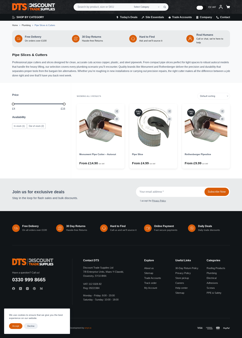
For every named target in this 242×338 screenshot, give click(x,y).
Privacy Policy (159, 201)
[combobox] (103, 7)
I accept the (153, 201)
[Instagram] (27, 288)
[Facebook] (13, 288)
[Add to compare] (116, 111)
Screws (211, 287)
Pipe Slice (137, 154)
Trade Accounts (182, 17)
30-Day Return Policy (186, 268)
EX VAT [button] (212, 7)
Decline (30, 326)
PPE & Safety (214, 292)
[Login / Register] (221, 7)
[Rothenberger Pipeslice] (206, 127)
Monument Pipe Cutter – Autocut (97, 154)
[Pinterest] (34, 288)
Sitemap (148, 273)
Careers (179, 283)
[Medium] (41, 288)
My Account (150, 287)
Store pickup (182, 278)
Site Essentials (155, 17)
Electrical (211, 278)
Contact (225, 17)
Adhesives (212, 283)
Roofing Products (216, 268)
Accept (15, 326)
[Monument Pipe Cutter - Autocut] (100, 127)
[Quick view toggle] (116, 119)
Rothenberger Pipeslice (198, 154)
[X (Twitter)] (20, 288)
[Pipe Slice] (153, 127)
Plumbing (212, 273)
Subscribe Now (217, 191)
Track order (150, 283)
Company (206, 17)
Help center (181, 287)
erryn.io (88, 328)
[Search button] (164, 7)
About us (149, 268)
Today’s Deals (128, 17)
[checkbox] (19, 126)
